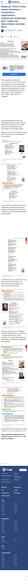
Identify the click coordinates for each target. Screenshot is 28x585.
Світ (2, 490)
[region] (14, 108)
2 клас (15, 502)
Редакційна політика (6, 482)
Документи (16, 479)
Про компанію (4, 473)
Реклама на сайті (5, 479)
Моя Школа (20, 30)
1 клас (2, 502)
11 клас (3, 514)
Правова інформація (6, 475)
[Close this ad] (27, 576)
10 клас (15, 511)
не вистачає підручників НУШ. (17, 431)
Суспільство (5, 493)
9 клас (2, 511)
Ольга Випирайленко (10, 30)
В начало (22, 470)
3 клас (2, 505)
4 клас (15, 505)
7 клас (2, 509)
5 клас (2, 507)
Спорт (16, 490)
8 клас (15, 509)
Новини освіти (5, 495)
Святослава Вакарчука (8, 82)
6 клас (15, 507)
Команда (16, 473)
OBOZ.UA (4, 487)
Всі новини (17, 493)
